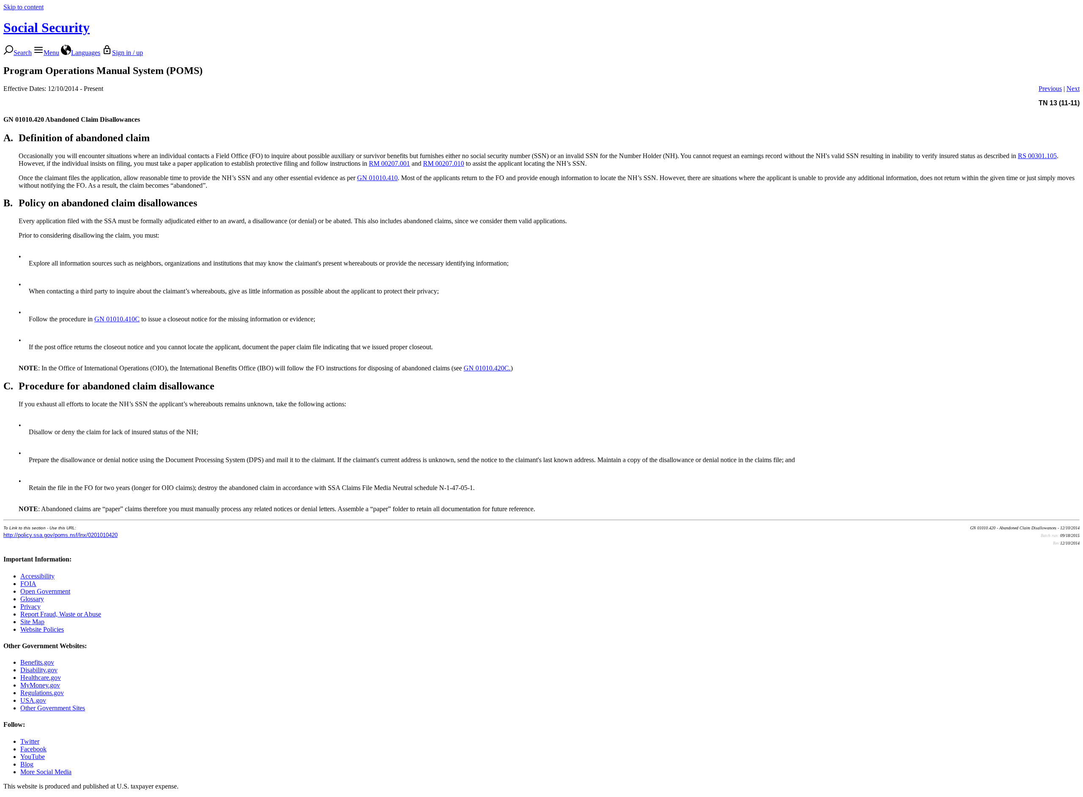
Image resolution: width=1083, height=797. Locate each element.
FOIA (28, 583)
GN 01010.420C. (487, 368)
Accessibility (37, 576)
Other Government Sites (52, 708)
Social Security (46, 27)
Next (1073, 88)
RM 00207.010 (443, 163)
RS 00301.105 (1037, 155)
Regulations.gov (42, 692)
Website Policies (42, 629)
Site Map (32, 621)
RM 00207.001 (389, 163)
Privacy (30, 606)
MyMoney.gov (40, 685)
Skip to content (23, 7)
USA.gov (33, 700)
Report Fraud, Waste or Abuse (60, 614)
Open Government (45, 591)
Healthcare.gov (40, 677)
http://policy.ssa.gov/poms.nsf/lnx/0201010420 (60, 535)
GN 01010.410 (377, 177)
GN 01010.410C (117, 319)
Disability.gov (39, 670)
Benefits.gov (37, 662)
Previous (1050, 88)
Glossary (32, 599)
